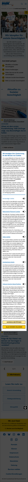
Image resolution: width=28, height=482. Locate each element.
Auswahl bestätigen (14, 322)
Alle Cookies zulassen (14, 327)
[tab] (13, 199)
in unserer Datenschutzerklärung (12, 179)
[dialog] (14, 241)
